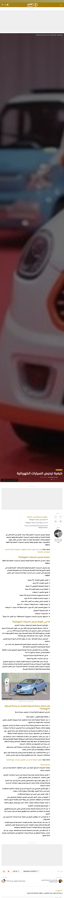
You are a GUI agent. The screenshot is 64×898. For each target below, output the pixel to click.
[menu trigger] (60, 4)
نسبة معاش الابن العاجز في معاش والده (58, 540)
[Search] (2, 4)
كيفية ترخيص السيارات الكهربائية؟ (37, 519)
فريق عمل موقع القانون (53, 477)
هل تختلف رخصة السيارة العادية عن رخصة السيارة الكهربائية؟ (36, 526)
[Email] (51, 479)
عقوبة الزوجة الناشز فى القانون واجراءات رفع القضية (24, 760)
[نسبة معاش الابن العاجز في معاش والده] (58, 533)
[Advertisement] (32, 21)
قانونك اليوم (59, 469)
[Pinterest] (53, 479)
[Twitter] (55, 479)
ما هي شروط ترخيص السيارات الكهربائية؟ (35, 522)
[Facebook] (57, 479)
